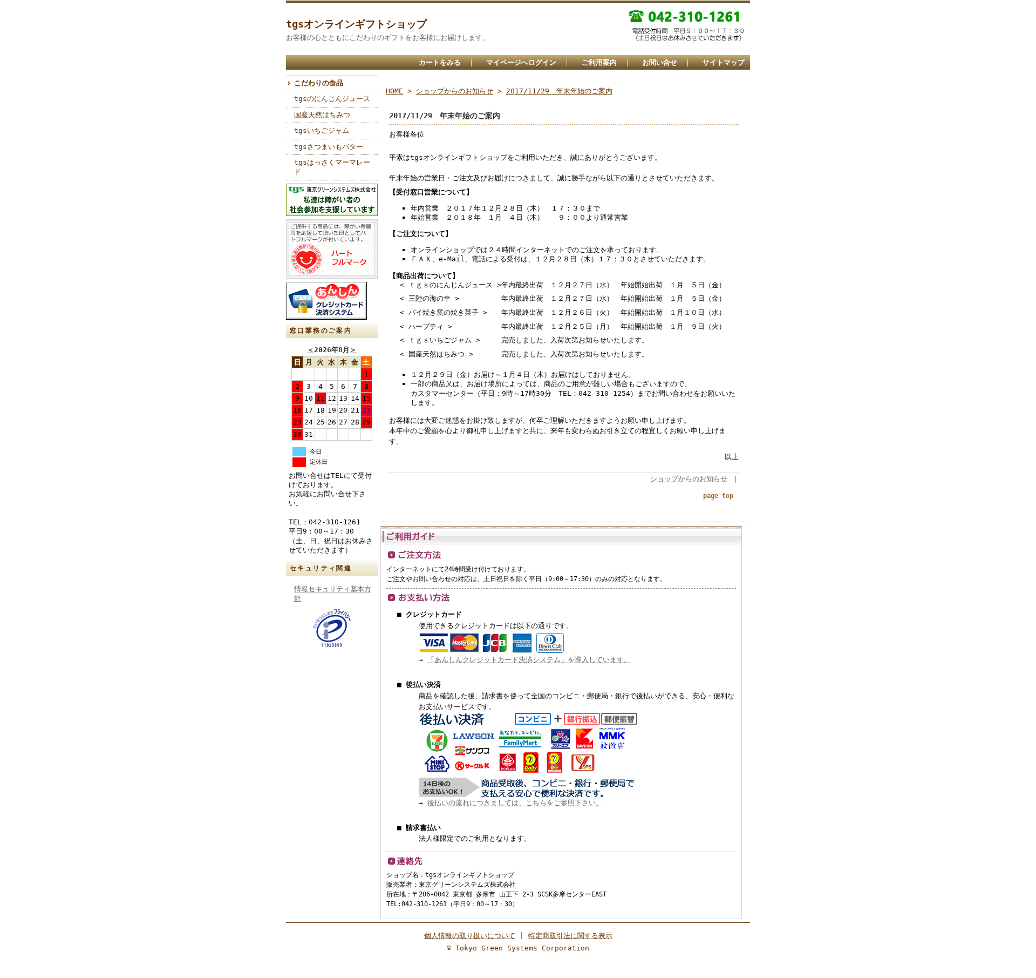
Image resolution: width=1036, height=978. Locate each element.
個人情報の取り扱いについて (469, 936)
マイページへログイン (521, 62)
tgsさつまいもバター (328, 147)
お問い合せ (659, 62)
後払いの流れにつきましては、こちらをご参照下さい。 (515, 803)
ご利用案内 (599, 62)
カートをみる (440, 62)
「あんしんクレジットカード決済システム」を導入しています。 (529, 660)
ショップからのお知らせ (454, 91)
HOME (394, 91)
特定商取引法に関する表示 (570, 936)
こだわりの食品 (318, 83)
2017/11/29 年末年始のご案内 (559, 91)
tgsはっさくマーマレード (332, 167)
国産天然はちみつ (322, 115)
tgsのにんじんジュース (332, 99)
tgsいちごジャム (321, 130)
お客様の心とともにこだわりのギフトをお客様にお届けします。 (387, 37)
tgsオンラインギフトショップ (356, 24)
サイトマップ (724, 62)
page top (718, 496)
